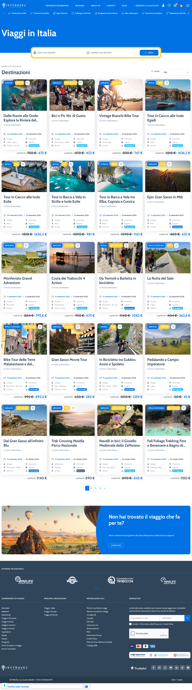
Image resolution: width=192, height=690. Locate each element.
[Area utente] (163, 5)
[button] (188, 13)
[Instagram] (159, 667)
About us (95, 5)
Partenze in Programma (57, 5)
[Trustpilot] (138, 668)
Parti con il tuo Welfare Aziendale (99, 642)
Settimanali (6, 615)
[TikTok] (182, 667)
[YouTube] (170, 667)
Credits (180, 680)
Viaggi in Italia (49, 608)
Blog (124, 5)
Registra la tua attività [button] (147, 5)
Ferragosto (6, 642)
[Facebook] (153, 667)
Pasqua (4, 638)
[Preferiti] (169, 5)
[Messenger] (188, 667)
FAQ (88, 632)
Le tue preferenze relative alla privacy (57, 686)
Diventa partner (93, 628)
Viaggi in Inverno (8, 628)
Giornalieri (5, 608)
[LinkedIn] (176, 667)
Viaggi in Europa (50, 611)
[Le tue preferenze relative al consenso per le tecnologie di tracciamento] (4, 685)
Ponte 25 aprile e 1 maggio (12, 645)
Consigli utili (91, 615)
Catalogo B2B (92, 645)
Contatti (111, 5)
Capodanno (6, 632)
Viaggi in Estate (8, 621)
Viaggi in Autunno (8, 625)
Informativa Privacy (94, 635)
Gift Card (90, 621)
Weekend (5, 611)
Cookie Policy (92, 638)
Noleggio (79, 5)
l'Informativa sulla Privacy (149, 624)
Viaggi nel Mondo (51, 615)
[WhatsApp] (165, 667)
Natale (4, 635)
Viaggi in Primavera (9, 618)
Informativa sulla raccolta (16, 686)
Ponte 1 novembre (9, 649)
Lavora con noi (92, 625)
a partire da (21, 153)
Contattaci (116, 545)
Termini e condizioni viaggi (97, 608)
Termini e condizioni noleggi (97, 611)
